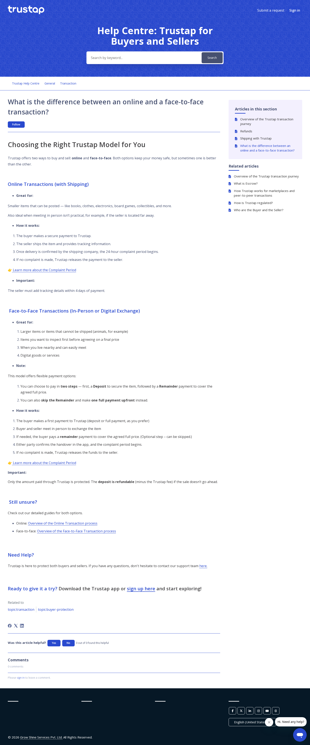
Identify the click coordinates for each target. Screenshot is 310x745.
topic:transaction (21, 609)
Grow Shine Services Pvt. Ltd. (41, 737)
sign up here (141, 588)
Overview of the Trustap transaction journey (266, 121)
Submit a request (270, 10)
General (49, 83)
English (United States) (251, 722)
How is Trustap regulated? (253, 203)
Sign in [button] (294, 10)
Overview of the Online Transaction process (62, 523)
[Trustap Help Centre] (26, 13)
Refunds (246, 131)
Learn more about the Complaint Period (44, 270)
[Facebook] (10, 626)
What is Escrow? (246, 183)
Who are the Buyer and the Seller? (258, 210)
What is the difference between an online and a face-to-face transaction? (267, 148)
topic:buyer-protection (56, 609)
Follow (16, 124)
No (68, 643)
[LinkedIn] (22, 626)
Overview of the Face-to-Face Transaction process (76, 531)
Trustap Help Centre (25, 83)
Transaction (68, 83)
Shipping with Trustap (256, 138)
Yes (54, 643)
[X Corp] (16, 626)
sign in (21, 677)
